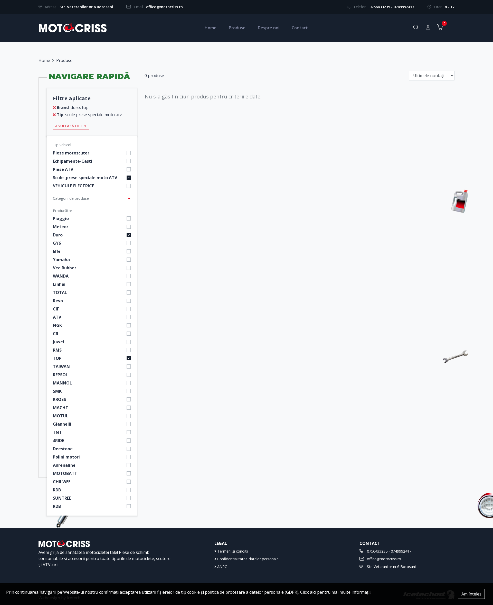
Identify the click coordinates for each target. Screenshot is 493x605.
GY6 (57, 243)
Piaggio (61, 218)
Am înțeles (471, 594)
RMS (57, 350)
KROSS (59, 399)
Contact (300, 28)
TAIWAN (61, 366)
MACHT (60, 407)
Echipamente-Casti (72, 161)
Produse (237, 28)
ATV (57, 317)
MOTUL (60, 416)
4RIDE (58, 440)
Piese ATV (63, 169)
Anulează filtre (71, 125)
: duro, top (73, 107)
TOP (57, 358)
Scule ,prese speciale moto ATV (85, 177)
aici (313, 592)
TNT (57, 432)
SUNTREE (62, 498)
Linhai (59, 284)
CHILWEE (61, 481)
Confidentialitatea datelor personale (247, 558)
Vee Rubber (64, 268)
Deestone (63, 449)
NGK (57, 325)
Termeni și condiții (232, 551)
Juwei (58, 342)
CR (55, 333)
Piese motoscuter (71, 153)
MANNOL (62, 383)
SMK (57, 391)
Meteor (60, 227)
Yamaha (61, 259)
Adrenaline (64, 465)
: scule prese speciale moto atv (89, 114)
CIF (56, 309)
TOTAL (60, 292)
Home (210, 28)
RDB (57, 490)
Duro (58, 235)
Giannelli (62, 424)
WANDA (61, 276)
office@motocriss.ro (164, 6)
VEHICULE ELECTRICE (73, 186)
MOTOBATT (65, 473)
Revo (58, 301)
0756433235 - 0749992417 (391, 6)
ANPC (221, 566)
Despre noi (268, 28)
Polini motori (66, 457)
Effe (57, 251)
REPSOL (60, 375)
